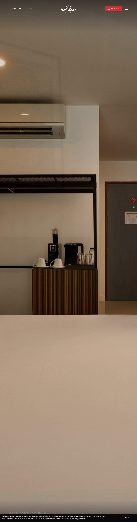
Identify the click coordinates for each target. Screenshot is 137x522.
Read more (81, 519)
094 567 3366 (16, 8)
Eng (28, 8)
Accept (127, 517)
